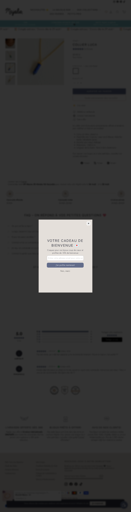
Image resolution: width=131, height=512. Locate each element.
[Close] (88, 223)
